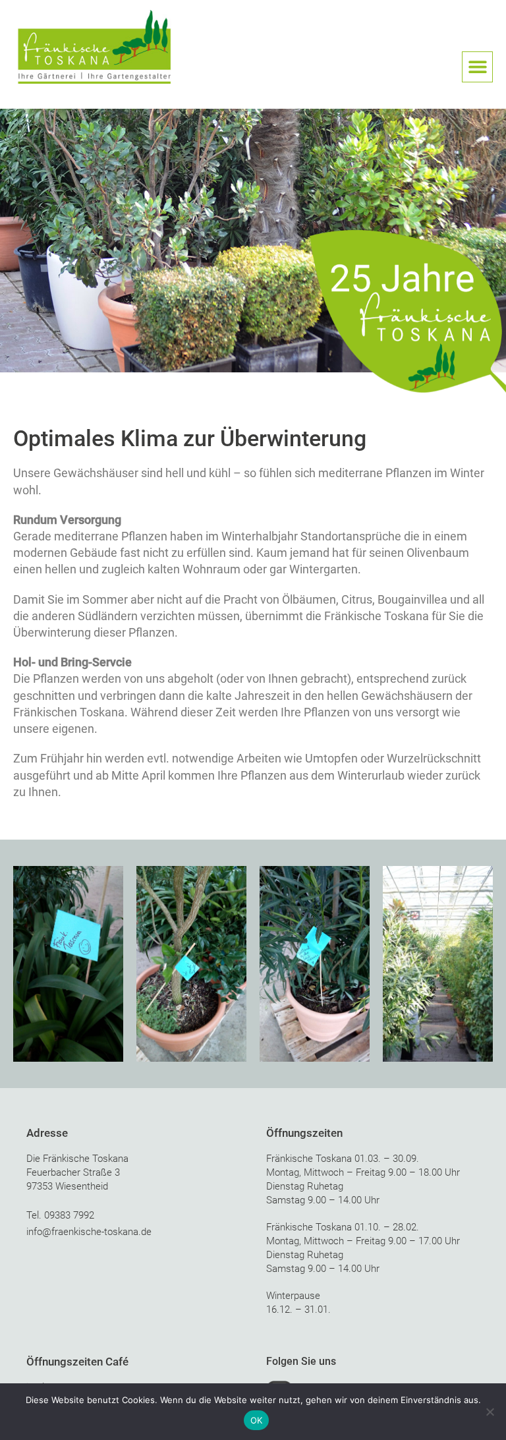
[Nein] (489, 1411)
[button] (477, 66)
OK (256, 1420)
